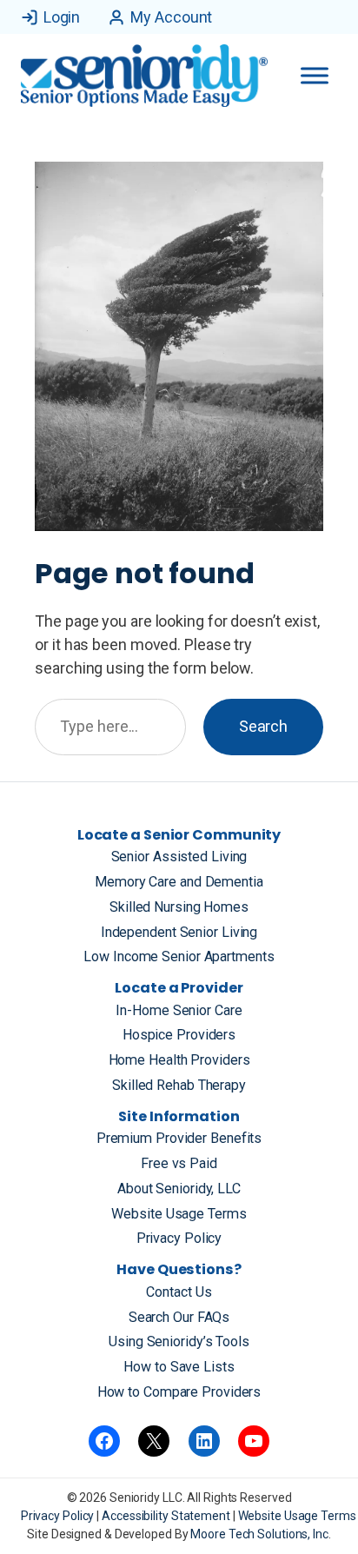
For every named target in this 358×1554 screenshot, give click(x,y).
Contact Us (178, 1292)
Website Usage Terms (178, 1213)
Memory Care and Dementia (179, 881)
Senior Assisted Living (179, 856)
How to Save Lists (178, 1366)
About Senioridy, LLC (179, 1188)
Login (62, 17)
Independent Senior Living (179, 932)
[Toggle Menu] (314, 75)
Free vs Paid (179, 1163)
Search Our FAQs (179, 1317)
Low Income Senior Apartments (178, 956)
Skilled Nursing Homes (179, 907)
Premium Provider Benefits (179, 1138)
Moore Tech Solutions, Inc (259, 1534)
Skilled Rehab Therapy (179, 1085)
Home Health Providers (179, 1060)
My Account (171, 17)
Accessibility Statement (167, 1516)
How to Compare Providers (179, 1392)
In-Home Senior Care (179, 1010)
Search (263, 726)
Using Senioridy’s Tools (179, 1341)
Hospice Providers (179, 1034)
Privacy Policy (179, 1238)
